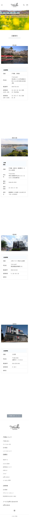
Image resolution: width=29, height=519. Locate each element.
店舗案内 (5, 454)
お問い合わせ (6, 477)
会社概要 (5, 489)
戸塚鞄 (16, 516)
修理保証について (7, 467)
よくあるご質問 (7, 480)
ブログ (4, 473)
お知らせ (5, 470)
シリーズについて (7, 451)
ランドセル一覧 (7, 444)
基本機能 (5, 447)
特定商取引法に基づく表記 (9, 496)
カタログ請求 (6, 463)
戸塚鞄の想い (6, 441)
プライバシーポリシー (8, 493)
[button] (1, 5)
